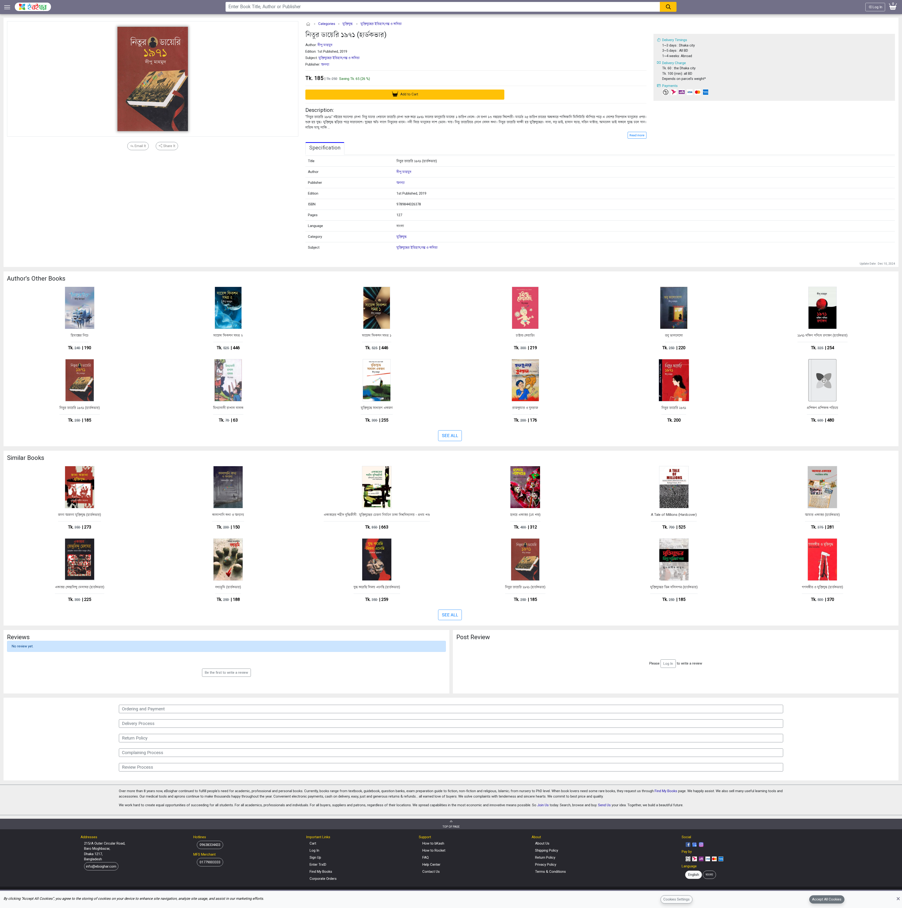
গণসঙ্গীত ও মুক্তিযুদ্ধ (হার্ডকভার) (822, 587)
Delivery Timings (674, 40)
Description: (319, 110)
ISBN (311, 204)
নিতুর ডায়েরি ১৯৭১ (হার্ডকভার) (346, 34)
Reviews (18, 637)
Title (311, 161)
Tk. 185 (314, 78)
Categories (326, 24)
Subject (313, 247)
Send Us (604, 805)
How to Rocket (433, 850)
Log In (877, 7)
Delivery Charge (674, 63)
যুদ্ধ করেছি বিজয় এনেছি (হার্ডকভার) (377, 587)
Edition (313, 193)
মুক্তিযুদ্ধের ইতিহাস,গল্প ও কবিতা (381, 24)
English (693, 875)
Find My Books (666, 791)
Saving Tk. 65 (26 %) (354, 79)
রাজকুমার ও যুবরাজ (525, 408)
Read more (637, 135)
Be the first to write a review (226, 672)
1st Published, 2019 (411, 193)
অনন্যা (325, 64)
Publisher (315, 182)
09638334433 (210, 845)
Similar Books (25, 457)
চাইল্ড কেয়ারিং (525, 335)
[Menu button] (7, 7)
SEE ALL (450, 435)
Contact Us (431, 871)
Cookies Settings (676, 899)
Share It (168, 146)
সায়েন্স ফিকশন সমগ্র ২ (228, 335)
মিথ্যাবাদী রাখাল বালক (228, 408)
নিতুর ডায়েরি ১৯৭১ (673, 408)
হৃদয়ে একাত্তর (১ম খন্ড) (525, 515)
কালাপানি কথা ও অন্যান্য (228, 515)
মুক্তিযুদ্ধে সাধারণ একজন (377, 408)
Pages (313, 215)
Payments (670, 86)
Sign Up (315, 857)
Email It (140, 146)
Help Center (431, 864)
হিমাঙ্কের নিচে (80, 335)
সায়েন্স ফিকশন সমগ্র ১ (376, 335)
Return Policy (545, 857)
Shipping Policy (546, 850)
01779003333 (210, 862)
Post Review (473, 637)
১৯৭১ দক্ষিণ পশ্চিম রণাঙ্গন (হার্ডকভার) (822, 335)
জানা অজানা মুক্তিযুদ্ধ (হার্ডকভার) (79, 515)
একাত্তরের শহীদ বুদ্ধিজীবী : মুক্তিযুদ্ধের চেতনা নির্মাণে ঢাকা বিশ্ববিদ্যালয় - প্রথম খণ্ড (377, 515)
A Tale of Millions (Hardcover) (674, 515)
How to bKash (433, 843)
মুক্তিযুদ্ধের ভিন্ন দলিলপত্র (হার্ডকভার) (674, 587)
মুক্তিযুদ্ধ (347, 24)
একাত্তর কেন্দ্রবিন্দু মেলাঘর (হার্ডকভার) (79, 587)
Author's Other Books (36, 278)
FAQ (425, 857)
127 (399, 215)
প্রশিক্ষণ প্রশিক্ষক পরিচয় (822, 408)
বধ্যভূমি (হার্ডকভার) (228, 587)
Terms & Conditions (550, 871)
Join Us (543, 805)
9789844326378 (409, 204)
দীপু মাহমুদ (325, 45)
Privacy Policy (545, 864)
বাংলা (400, 226)
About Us (542, 843)
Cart (313, 843)
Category (315, 237)
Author (313, 172)
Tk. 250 (331, 79)
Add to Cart (408, 94)
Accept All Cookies (826, 899)
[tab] (324, 148)
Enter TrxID (318, 864)
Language (315, 226)
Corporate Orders (323, 879)
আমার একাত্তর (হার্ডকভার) (822, 515)
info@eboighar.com (101, 866)
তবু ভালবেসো (674, 335)
